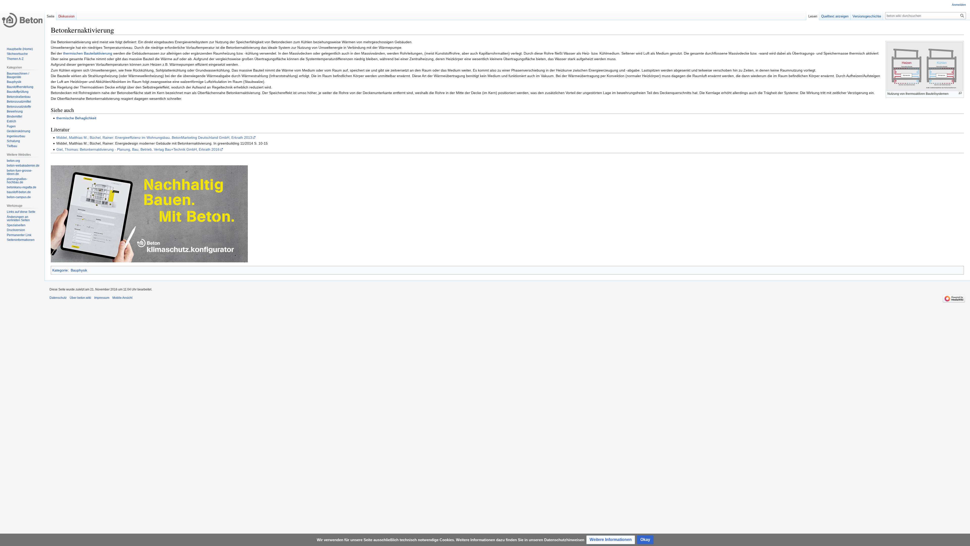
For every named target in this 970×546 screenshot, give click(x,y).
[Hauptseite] (22, 20)
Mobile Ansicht (122, 298)
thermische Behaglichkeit (76, 118)
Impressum (101, 298)
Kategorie (60, 270)
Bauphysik (79, 270)
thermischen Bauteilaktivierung (87, 53)
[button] (610, 539)
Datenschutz (58, 298)
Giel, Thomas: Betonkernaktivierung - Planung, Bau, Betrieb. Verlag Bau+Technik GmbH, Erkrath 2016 (138, 149)
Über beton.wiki (80, 298)
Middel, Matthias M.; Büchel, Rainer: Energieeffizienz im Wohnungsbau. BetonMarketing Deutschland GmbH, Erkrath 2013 (154, 137)
